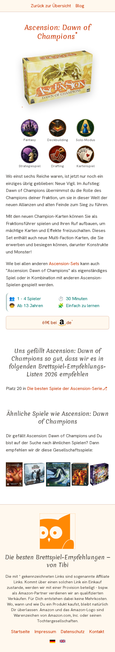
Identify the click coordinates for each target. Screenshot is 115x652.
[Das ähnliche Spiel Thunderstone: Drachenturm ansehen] (58, 474)
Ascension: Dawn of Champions (57, 32)
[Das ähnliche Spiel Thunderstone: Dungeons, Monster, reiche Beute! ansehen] (14, 474)
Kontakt (96, 631)
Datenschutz (73, 631)
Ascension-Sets (64, 263)
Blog (79, 6)
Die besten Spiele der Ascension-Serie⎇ (67, 388)
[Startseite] (57, 531)
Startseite (20, 631)
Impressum (45, 631)
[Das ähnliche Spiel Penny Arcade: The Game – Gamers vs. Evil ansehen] (99, 474)
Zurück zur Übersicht (51, 6)
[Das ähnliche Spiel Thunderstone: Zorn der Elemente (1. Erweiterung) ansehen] (80, 474)
